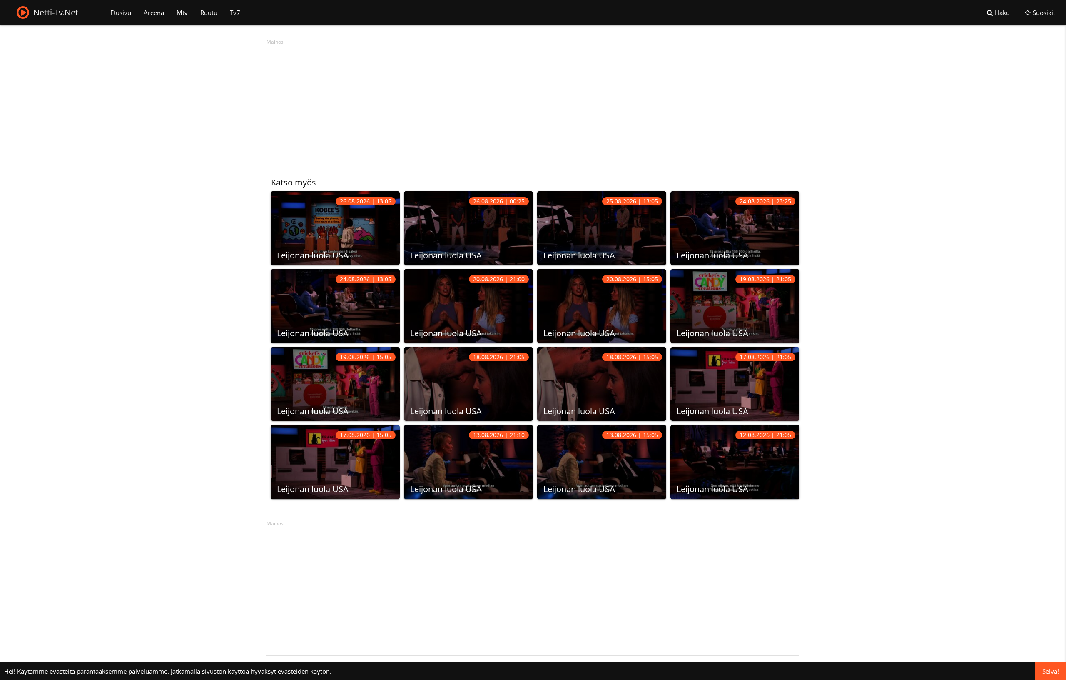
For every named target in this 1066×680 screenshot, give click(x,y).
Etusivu (120, 12)
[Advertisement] (516, 106)
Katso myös (293, 182)
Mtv (182, 12)
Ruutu (208, 12)
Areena (154, 12)
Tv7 (235, 12)
